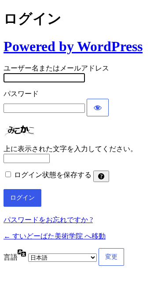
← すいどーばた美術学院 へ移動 (55, 236)
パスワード (21, 93)
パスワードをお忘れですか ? (48, 219)
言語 (11, 257)
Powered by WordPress (73, 46)
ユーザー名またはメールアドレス (56, 68)
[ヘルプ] (101, 176)
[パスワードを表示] (98, 107)
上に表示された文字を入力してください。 (70, 149)
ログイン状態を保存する (53, 175)
